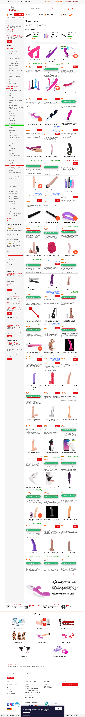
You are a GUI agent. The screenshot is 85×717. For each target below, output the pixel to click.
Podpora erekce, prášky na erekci (16, 70)
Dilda (10, 92)
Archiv (9, 41)
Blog (8, 220)
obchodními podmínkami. (12, 675)
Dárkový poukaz (12, 79)
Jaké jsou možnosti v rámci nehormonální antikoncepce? (12, 343)
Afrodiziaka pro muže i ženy (14, 137)
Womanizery (11, 113)
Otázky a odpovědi (13, 196)
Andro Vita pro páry (13, 135)
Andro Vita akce (12, 130)
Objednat (11, 200)
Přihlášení (68, 1)
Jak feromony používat (13, 193)
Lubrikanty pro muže (13, 61)
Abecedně (61, 42)
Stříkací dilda (11, 95)
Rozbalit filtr (14, 267)
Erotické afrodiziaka (13, 51)
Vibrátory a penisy (12, 111)
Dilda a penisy (12, 148)
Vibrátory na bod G (13, 116)
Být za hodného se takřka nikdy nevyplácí (13, 326)
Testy (9, 183)
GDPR (45, 710)
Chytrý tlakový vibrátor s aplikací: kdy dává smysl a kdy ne (14, 302)
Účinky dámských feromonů (15, 213)
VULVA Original (12, 208)
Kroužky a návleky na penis (14, 58)
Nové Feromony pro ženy (14, 211)
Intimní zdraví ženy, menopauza (15, 100)
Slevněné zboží (12, 121)
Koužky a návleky (12, 83)
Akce (10, 261)
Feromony (11, 127)
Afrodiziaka (11, 129)
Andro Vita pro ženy (13, 132)
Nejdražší (45, 42)
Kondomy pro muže (13, 56)
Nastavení (26, 714)
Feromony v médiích (13, 188)
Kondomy (11, 84)
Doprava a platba (15, 1)
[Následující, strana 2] (74, 574)
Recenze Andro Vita (13, 215)
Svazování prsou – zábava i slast (13, 279)
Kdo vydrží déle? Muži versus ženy (13, 348)
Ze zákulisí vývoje (12, 194)
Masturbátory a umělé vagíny (15, 163)
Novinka (11, 262)
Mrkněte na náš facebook (14, 687)
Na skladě (12, 259)
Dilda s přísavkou (12, 93)
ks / (70, 684)
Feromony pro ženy (13, 98)
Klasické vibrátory (12, 115)
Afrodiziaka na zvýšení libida (15, 90)
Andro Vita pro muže (13, 134)
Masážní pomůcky (12, 162)
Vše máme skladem (31, 697)
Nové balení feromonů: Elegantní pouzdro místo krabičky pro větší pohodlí (15, 36)
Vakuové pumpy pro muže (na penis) (15, 174)
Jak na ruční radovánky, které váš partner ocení (13, 284)
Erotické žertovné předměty (14, 155)
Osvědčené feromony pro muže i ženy (15, 180)
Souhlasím (58, 708)
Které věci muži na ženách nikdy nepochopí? (13, 353)
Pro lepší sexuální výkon (14, 72)
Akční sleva (11, 141)
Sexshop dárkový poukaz (14, 123)
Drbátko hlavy (11, 205)
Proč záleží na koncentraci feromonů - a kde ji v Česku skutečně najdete (15, 25)
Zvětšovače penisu (12, 86)
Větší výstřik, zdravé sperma (14, 76)
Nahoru (29, 574)
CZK (76, 3)
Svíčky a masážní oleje (13, 105)
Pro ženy (10, 88)
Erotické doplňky (12, 152)
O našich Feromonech (13, 191)
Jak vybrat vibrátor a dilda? (14, 167)
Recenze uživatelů (13, 186)
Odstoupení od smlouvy (32, 693)
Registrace (75, 1)
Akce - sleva (11, 50)
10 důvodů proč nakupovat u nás (49, 687)
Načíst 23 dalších (52, 574)
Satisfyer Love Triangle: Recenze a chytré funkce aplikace (13, 308)
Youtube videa (12, 693)
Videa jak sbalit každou (13, 78)
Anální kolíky (11, 143)
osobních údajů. (29, 675)
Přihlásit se (10, 677)
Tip (10, 264)
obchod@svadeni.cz (13, 684)
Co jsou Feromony (12, 189)
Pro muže (10, 48)
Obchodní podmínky (31, 690)
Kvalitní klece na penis (13, 60)
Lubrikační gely (12, 81)
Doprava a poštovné (31, 688)
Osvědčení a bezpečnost (14, 198)
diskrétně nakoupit (52, 69)
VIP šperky (11, 170)
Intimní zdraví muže (13, 53)
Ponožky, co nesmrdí (13, 210)
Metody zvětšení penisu (14, 66)
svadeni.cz (11, 691)
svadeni (10, 689)
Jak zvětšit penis (12, 55)
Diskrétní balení (24, 1)
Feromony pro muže (13, 68)
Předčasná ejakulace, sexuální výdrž (15, 74)
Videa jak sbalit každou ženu (15, 172)
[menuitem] (9, 14)
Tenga (10, 206)
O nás (8, 1)
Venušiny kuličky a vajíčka (14, 110)
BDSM (10, 145)
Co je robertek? (12, 168)
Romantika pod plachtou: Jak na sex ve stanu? (14, 320)
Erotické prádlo (12, 97)
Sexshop (9, 125)
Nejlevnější (37, 42)
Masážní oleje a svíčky (13, 63)
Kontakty (31, 1)
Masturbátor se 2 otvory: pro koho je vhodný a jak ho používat (14, 297)
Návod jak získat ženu (13, 203)
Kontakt (27, 684)
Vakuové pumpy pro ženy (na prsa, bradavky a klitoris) (16, 108)
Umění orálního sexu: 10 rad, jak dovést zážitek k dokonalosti (14, 274)
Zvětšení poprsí (12, 120)
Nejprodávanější (52, 42)
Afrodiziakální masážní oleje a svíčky (15, 139)
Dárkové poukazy (12, 146)
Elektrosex (11, 150)
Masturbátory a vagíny (13, 65)
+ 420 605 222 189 (12, 686)
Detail (39, 66)
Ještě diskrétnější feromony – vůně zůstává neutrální (14, 30)
